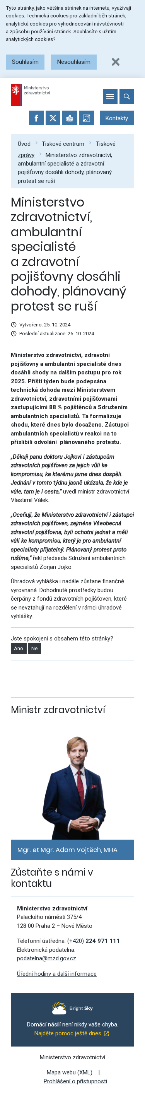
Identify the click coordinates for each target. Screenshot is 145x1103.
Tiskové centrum (63, 143)
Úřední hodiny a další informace (57, 973)
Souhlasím (25, 61)
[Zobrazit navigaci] (110, 96)
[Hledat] (126, 96)
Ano (18, 648)
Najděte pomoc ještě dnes (67, 1033)
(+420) (93, 940)
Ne (34, 648)
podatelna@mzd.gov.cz (46, 958)
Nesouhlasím (73, 61)
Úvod (24, 143)
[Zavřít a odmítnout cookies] (115, 62)
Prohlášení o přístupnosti (75, 1081)
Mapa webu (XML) (69, 1072)
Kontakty (117, 118)
